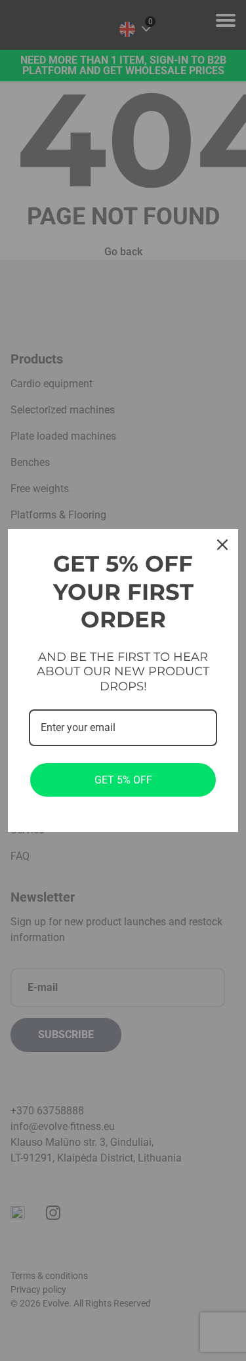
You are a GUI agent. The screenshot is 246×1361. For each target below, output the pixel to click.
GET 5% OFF (123, 780)
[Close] (222, 544)
